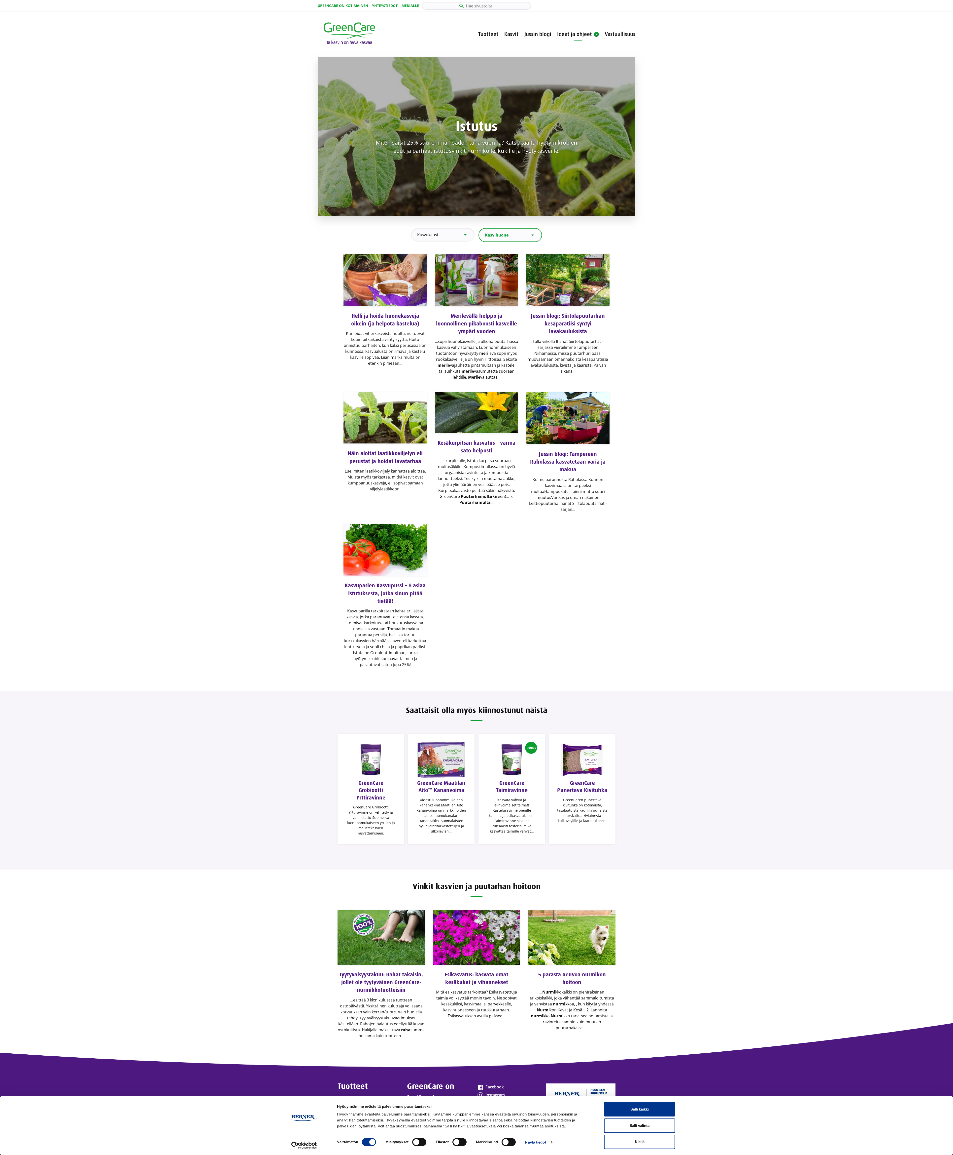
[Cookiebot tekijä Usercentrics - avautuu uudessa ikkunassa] (304, 1145)
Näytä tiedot (535, 1142)
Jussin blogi (537, 34)
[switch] (419, 1142)
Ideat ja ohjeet (574, 34)
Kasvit (511, 34)
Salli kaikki (639, 1109)
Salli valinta (639, 1125)
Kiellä (640, 1142)
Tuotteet (488, 34)
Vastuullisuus (620, 34)
